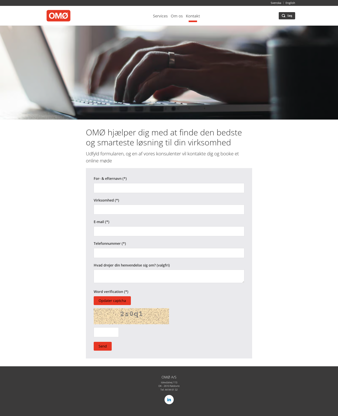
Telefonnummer (107, 243)
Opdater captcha (112, 300)
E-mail (99, 221)
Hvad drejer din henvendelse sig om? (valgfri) (132, 265)
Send (103, 346)
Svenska (276, 3)
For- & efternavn (107, 178)
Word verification (109, 291)
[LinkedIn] (169, 399)
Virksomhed (104, 200)
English (290, 3)
